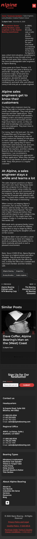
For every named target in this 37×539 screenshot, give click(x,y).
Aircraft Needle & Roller (13, 470)
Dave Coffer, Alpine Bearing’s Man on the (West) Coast (17, 340)
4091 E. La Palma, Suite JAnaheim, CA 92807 (13, 432)
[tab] (14, 356)
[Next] (33, 332)
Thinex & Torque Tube (12, 464)
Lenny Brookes (8, 275)
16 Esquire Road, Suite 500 (14, 408)
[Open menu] (34, 6)
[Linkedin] (7, 502)
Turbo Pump (8, 466)
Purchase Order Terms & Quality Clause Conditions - (18, 531)
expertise (19, 271)
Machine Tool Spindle (12, 461)
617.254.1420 (11, 417)
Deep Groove (8, 468)
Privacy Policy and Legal (18, 522)
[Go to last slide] (4, 332)
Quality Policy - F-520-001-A (18, 526)
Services (6, 493)
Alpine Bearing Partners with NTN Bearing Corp (9, 287)
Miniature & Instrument (13, 459)
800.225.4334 (11, 415)
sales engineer (21, 275)
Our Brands (7, 489)
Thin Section (8, 472)
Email (7, 381)
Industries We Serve (11, 491)
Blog (5, 497)
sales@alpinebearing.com (19, 421)
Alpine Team (8, 22)
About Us (7, 486)
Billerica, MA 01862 (11, 410)
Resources (7, 495)
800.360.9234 (11, 438)
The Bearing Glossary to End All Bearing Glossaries (29, 288)
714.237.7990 (11, 441)
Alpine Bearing (8, 271)
